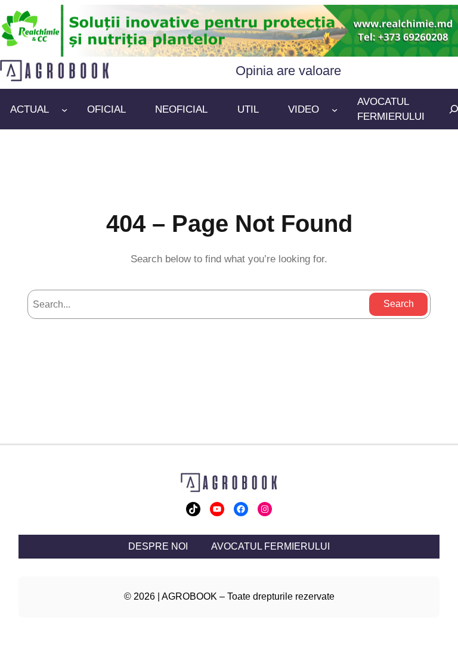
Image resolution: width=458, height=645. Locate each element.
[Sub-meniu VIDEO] (335, 109)
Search (398, 304)
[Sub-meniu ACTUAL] (64, 109)
